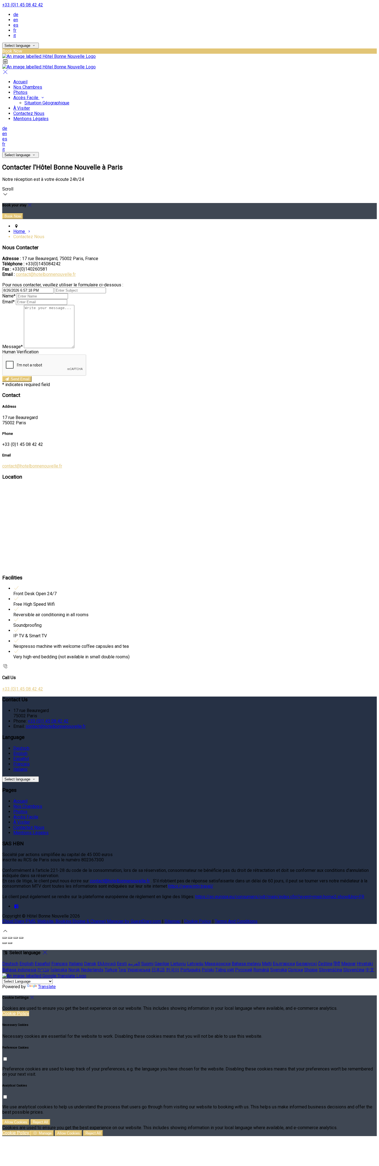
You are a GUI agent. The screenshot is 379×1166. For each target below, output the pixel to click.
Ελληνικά (106, 963)
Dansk (90, 963)
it (14, 35)
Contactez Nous (28, 113)
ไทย (122, 969)
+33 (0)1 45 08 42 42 (22, 4)
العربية (134, 963)
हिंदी (336, 963)
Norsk (74, 969)
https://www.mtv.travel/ (190, 886)
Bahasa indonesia (19, 969)
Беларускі (306, 963)
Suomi (147, 963)
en (15, 19)
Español (21, 758)
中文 (369, 969)
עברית (43, 969)
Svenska (278, 969)
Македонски (217, 963)
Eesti (122, 963)
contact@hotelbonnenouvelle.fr (46, 274)
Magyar (348, 963)
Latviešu (195, 963)
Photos (20, 92)
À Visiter (21, 108)
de (15, 14)
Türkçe (111, 969)
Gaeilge (162, 963)
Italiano (20, 769)
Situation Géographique (46, 103)
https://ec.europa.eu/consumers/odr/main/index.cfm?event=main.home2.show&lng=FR (279, 896)
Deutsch (21, 748)
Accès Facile (26, 97)
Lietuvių (178, 963)
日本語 (158, 969)
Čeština (325, 963)
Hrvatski (365, 963)
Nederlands (92, 969)
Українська (138, 969)
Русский (243, 969)
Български (284, 963)
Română (261, 969)
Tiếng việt (224, 969)
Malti (267, 963)
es (15, 25)
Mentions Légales (31, 118)
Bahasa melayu (246, 963)
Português (190, 969)
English (20, 753)
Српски (295, 969)
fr (14, 30)
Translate (47, 986)
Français (21, 764)
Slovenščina (330, 969)
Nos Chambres (27, 87)
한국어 (172, 969)
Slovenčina (353, 969)
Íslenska (58, 969)
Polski (208, 969)
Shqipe (311, 969)
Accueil (20, 81)
